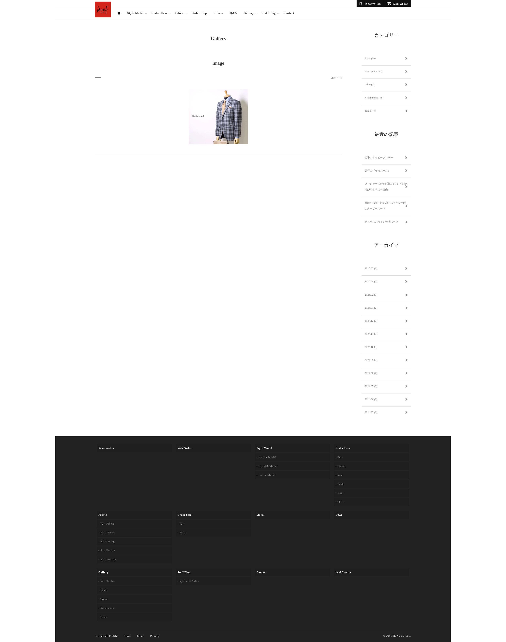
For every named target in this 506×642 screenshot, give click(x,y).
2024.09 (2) (371, 359)
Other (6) (369, 84)
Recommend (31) (374, 97)
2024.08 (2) (371, 373)
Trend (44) (370, 110)
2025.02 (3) (371, 294)
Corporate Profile (107, 635)
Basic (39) (370, 58)
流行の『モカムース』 (377, 170)
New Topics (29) (373, 71)
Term (127, 635)
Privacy (155, 635)
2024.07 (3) (371, 386)
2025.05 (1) (371, 268)
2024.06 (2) (371, 399)
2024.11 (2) (371, 333)
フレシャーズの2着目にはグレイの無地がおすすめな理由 (386, 186)
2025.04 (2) (371, 281)
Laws (140, 635)
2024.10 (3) (371, 346)
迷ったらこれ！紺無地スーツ (381, 221)
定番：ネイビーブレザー (379, 157)
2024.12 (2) (371, 320)
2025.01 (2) (371, 307)
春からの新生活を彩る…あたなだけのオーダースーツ (385, 205)
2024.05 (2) (371, 412)
